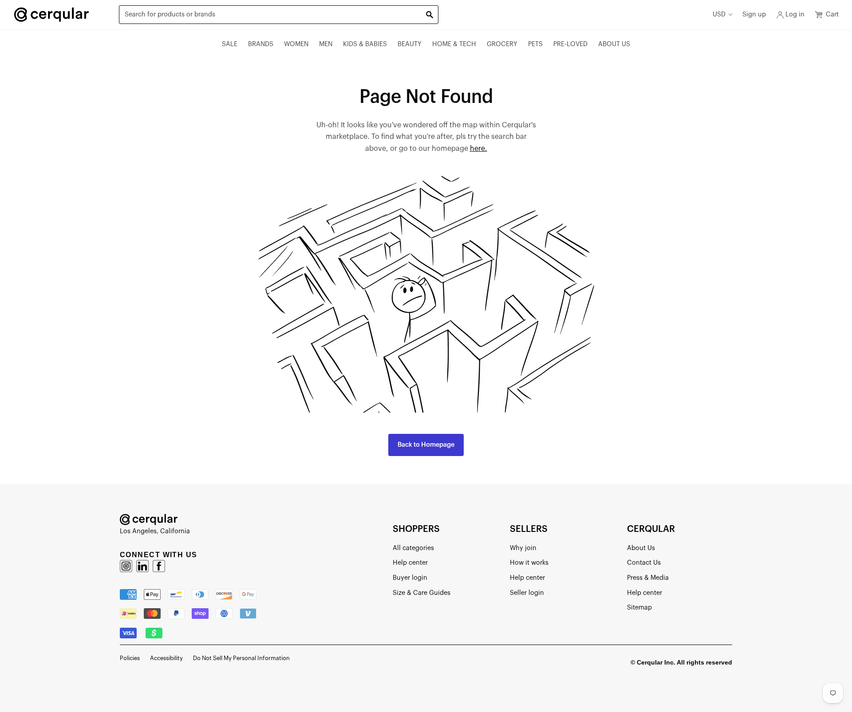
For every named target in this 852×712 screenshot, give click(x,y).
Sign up (754, 14)
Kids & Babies (365, 44)
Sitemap (639, 607)
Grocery (502, 44)
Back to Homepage (426, 444)
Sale (229, 44)
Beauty (410, 44)
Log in (795, 14)
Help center (410, 562)
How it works (529, 562)
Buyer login (410, 577)
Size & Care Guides (421, 593)
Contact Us (644, 562)
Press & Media (648, 577)
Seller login (527, 593)
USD (719, 14)
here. (478, 148)
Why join (523, 548)
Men (325, 44)
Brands (260, 44)
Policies (130, 658)
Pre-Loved (570, 44)
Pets (535, 44)
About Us (614, 44)
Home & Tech (454, 44)
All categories (413, 548)
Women (296, 44)
